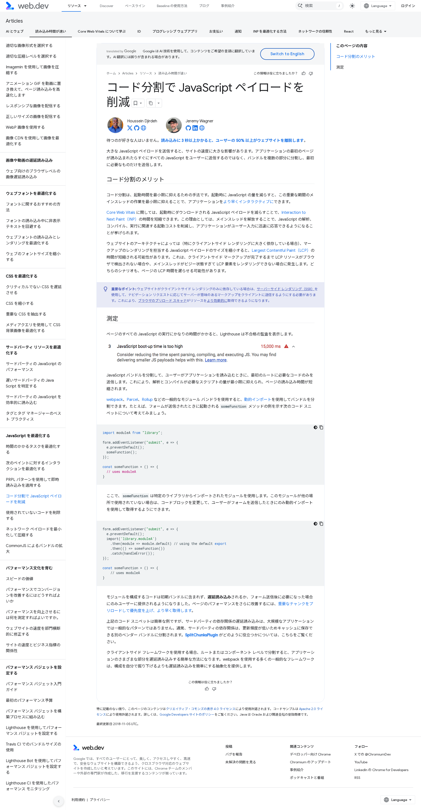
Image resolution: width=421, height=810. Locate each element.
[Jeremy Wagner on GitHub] (188, 129)
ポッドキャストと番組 (307, 777)
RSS (357, 777)
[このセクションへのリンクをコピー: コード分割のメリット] (168, 180)
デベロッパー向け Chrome (310, 754)
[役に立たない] (311, 73)
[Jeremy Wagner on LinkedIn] (195, 129)
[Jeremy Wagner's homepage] (202, 129)
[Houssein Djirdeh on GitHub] (136, 129)
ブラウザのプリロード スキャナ (162, 300)
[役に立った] (303, 73)
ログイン (408, 6)
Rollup (147, 399)
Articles (14, 21)
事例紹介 (228, 6)
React (349, 31)
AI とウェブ (15, 31)
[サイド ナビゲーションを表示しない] (59, 801)
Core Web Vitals (120, 212)
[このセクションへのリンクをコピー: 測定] (122, 319)
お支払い (216, 31)
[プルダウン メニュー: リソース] (87, 6)
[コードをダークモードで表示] (315, 427)
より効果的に (217, 300)
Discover (106, 6)
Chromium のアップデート (310, 762)
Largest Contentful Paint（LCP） (281, 250)
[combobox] (319, 5)
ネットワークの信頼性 (315, 31)
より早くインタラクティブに (248, 201)
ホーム (111, 73)
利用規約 (78, 800)
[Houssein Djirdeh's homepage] (143, 129)
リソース (74, 6)
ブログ (204, 6)
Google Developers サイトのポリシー (187, 714)
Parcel (132, 399)
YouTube (360, 762)
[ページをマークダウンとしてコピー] (151, 103)
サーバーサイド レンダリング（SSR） (286, 289)
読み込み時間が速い (50, 31)
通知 (238, 31)
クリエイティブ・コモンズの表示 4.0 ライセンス (200, 709)
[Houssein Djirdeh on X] (130, 129)
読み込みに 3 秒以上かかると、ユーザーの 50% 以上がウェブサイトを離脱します (232, 140)
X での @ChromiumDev (372, 754)
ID (139, 31)
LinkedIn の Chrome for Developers (381, 770)
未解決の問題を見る (240, 762)
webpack (114, 399)
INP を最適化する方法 (270, 31)
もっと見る (373, 31)
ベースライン (135, 6)
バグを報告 (233, 754)
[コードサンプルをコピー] (321, 427)
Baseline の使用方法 (172, 6)
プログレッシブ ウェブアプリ (175, 31)
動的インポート (257, 399)
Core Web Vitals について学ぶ (102, 31)
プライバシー (100, 800)
